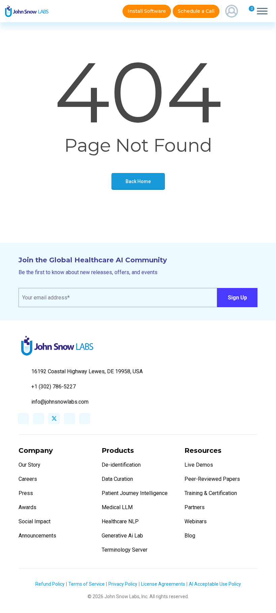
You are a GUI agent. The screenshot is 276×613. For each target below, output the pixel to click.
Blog (189, 535)
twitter (54, 418)
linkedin (38, 418)
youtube (84, 418)
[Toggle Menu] (262, 11)
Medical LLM (117, 507)
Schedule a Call (196, 11)
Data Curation (117, 479)
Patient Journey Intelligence (135, 493)
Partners (194, 507)
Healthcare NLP (120, 521)
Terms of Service (86, 584)
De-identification (121, 465)
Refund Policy (50, 584)
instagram (69, 418)
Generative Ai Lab (122, 535)
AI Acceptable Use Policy (215, 584)
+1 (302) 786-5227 (53, 386)
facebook (23, 418)
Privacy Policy (122, 584)
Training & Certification (210, 493)
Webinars (195, 521)
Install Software (147, 11)
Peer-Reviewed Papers (212, 479)
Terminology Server (124, 550)
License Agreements (163, 584)
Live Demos (198, 465)
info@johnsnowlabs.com (60, 402)
